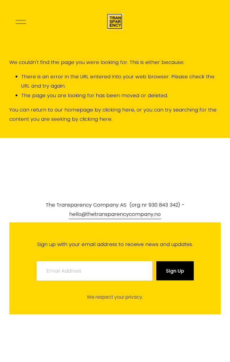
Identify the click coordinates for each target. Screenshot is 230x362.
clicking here (118, 109)
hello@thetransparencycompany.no (115, 214)
